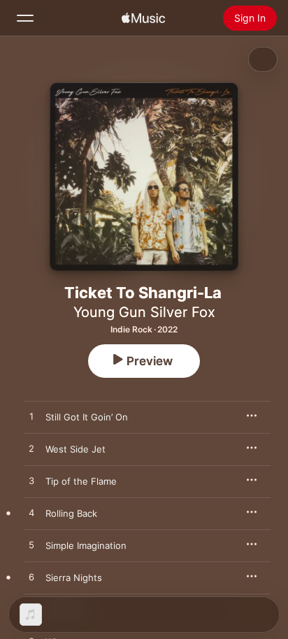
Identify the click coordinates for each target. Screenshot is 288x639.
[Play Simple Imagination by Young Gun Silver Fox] (31, 545)
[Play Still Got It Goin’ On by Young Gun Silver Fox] (31, 417)
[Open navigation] (25, 18)
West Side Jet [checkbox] (75, 449)
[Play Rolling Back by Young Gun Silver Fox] (31, 513)
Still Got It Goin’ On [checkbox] (86, 417)
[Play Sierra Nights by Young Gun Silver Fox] (31, 577)
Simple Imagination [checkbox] (86, 545)
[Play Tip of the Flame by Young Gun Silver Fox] (31, 481)
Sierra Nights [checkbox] (73, 577)
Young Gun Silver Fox (144, 312)
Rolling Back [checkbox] (71, 513)
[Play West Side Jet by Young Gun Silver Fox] (31, 449)
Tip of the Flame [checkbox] (81, 481)
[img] (143, 18)
